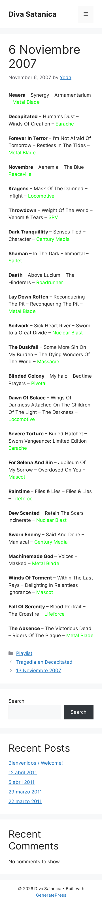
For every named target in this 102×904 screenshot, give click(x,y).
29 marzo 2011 (25, 792)
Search (16, 701)
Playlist (24, 653)
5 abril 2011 (21, 782)
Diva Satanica (32, 14)
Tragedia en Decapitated (44, 662)
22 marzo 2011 (25, 801)
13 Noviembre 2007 (38, 670)
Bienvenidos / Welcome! (35, 763)
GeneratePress (51, 895)
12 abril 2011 (22, 772)
